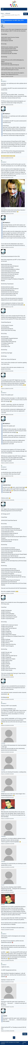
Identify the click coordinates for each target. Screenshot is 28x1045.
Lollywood (7, 13)
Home (2, 13)
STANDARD (3, 836)
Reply (25, 13)
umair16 (2, 884)
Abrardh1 (3, 27)
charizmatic (3, 207)
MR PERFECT (3, 81)
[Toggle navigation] (3, 9)
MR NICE (3, 809)
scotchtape (3, 743)
